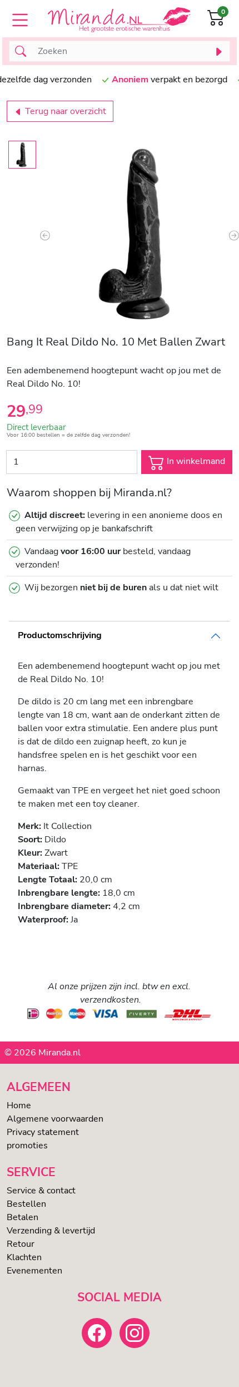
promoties (27, 1145)
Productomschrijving (60, 635)
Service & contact (41, 1190)
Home (19, 1105)
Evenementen (34, 1271)
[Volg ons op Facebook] (97, 1333)
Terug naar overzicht (64, 111)
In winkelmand (195, 461)
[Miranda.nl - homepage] (119, 19)
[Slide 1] (22, 155)
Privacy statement (43, 1132)
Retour (20, 1244)
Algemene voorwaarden (55, 1119)
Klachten (24, 1257)
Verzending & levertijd (51, 1231)
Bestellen (26, 1204)
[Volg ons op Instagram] (135, 1333)
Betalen (22, 1217)
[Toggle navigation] (20, 20)
